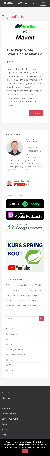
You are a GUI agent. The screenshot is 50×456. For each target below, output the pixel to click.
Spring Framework (17, 354)
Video (11, 365)
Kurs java (13, 344)
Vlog (11, 370)
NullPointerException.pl (21, 3)
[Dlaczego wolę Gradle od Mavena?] (25, 32)
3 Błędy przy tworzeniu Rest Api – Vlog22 (23, 285)
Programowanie (16, 349)
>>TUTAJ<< (23, 169)
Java (11, 339)
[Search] (41, 318)
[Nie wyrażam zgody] (46, 447)
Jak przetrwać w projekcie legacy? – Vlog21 (24, 290)
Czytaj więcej (36, 113)
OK (25, 451)
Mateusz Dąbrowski (32, 140)
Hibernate (13, 334)
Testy (11, 360)
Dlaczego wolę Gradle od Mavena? (24, 52)
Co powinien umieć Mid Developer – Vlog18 (25, 305)
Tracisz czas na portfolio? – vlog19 (21, 300)
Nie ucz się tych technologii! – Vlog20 (22, 295)
